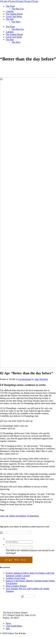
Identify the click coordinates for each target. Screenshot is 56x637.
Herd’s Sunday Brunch (16, 586)
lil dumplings (33, 516)
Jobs (8, 628)
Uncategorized (24, 379)
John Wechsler (41, 379)
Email (9, 539)
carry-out (4, 516)
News (8, 623)
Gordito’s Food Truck (15, 578)
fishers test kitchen (17, 516)
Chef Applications (14, 626)
